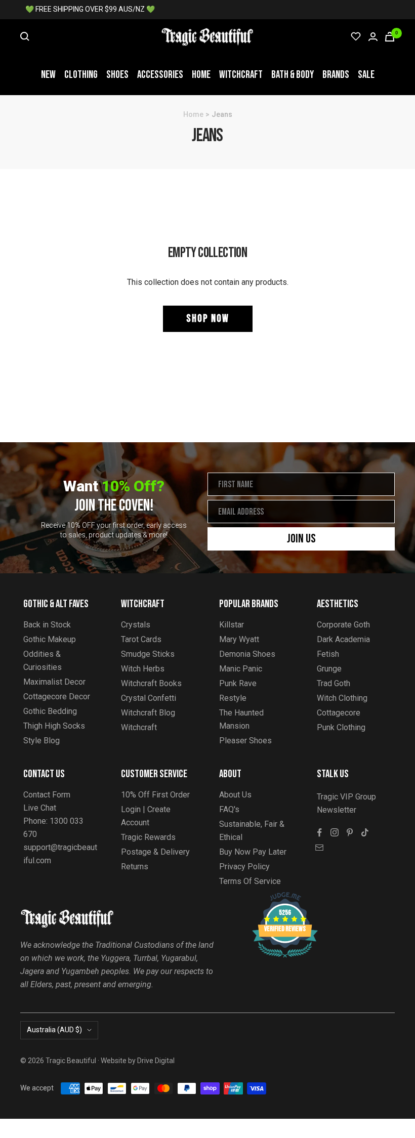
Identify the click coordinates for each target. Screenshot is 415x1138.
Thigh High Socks (54, 726)
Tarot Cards (141, 639)
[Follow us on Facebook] (319, 832)
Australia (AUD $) (54, 1030)
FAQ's (229, 809)
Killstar (231, 624)
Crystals (135, 624)
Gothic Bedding (50, 711)
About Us (235, 794)
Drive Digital (156, 1061)
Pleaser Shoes (245, 740)
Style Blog (41, 740)
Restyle (232, 698)
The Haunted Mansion (241, 719)
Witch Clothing (342, 698)
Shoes (117, 74)
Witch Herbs (142, 668)
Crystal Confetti (148, 698)
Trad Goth (333, 683)
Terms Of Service (250, 881)
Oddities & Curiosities (42, 660)
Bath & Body (292, 74)
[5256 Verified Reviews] (276, 897)
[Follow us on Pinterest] (349, 832)
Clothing (81, 74)
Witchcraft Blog (148, 713)
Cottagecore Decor (56, 696)
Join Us (301, 538)
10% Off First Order (155, 794)
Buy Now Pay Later (252, 852)
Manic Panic (240, 668)
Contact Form (46, 794)
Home (201, 74)
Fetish (328, 654)
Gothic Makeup (49, 639)
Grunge (329, 668)
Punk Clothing (341, 727)
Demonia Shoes (247, 654)
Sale (366, 74)
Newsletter (336, 810)
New (48, 74)
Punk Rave (238, 683)
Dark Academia (343, 639)
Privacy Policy (244, 866)
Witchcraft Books (151, 683)
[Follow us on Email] (319, 847)
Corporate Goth (343, 624)
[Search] (24, 36)
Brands (335, 74)
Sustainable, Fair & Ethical (251, 830)
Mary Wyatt (239, 639)
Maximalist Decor (54, 682)
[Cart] (390, 36)
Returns (134, 866)
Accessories (160, 74)
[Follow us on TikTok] (364, 832)
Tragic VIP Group (346, 797)
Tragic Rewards (148, 837)
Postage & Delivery (155, 852)
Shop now (207, 318)
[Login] (373, 36)
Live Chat (39, 808)
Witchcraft (241, 74)
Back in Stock (47, 624)
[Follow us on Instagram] (334, 832)
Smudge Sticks (148, 654)
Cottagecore (338, 713)
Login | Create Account (146, 816)
